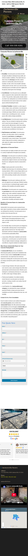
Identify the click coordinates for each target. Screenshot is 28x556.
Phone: (4, 345)
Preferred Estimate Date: (7, 358)
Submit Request (14, 380)
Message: (4, 370)
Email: (3, 352)
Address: (4, 332)
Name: (4, 326)
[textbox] (12, 366)
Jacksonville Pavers (10, 10)
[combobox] (14, 365)
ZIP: (3, 339)
